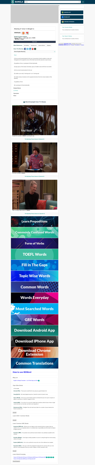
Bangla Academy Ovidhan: (20, 36)
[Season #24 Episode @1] (47, 457)
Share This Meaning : (19, 48)
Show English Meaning (34, 51)
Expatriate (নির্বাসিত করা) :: (19, 426)
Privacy (72, 44)
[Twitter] (28, 49)
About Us (68, 44)
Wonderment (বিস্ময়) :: (18, 407)
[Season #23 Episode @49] (50, 457)
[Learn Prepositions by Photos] (34, 226)
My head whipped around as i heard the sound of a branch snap (31, 394)
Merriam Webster (42, 45)
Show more (34, 41)
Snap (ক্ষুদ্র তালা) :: (17, 394)
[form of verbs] (34, 248)
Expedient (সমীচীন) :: (18, 432)
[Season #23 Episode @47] (53, 457)
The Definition (26, 45)
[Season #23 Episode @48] (52, 457)
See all (14, 412)
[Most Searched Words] (34, 313)
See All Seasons (16, 461)
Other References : (18, 45)
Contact (82, 44)
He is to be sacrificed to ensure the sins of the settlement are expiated (33, 442)
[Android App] (34, 335)
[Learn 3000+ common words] (34, 291)
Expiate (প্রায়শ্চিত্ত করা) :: (19, 442)
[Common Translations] (34, 368)
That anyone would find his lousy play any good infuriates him (30, 390)
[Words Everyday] (34, 302)
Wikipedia (49, 45)
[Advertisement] (34, 14)
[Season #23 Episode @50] (48, 457)
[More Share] (35, 49)
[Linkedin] (30, 49)
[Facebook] (25, 49)
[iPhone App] (34, 346)
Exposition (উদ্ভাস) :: (18, 445)
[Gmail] (33, 49)
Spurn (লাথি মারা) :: (17, 397)
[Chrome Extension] (34, 357)
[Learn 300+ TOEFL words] (34, 259)
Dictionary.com (34, 45)
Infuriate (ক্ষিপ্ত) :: (17, 390)
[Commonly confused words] (34, 237)
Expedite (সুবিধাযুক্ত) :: (18, 437)
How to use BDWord (22, 372)
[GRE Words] (34, 324)
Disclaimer (77, 44)
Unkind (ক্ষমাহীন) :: (17, 402)
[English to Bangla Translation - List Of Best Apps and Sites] (38, 381)
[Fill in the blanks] (34, 270)
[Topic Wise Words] (34, 281)
